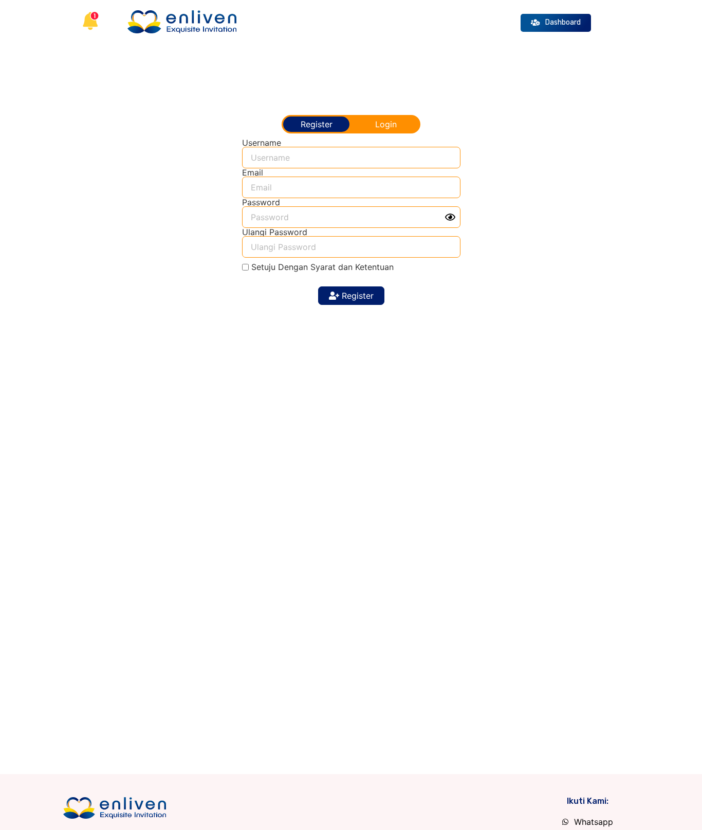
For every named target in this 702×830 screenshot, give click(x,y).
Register (356, 296)
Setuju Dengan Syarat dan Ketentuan (322, 267)
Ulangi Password (274, 232)
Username (261, 143)
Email (252, 172)
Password (261, 202)
